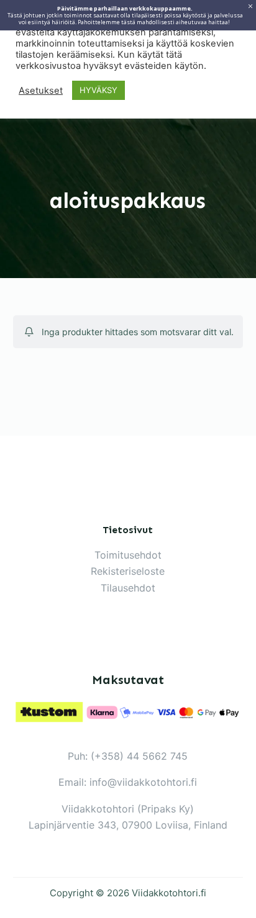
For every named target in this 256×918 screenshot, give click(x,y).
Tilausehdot (128, 588)
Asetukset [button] (41, 90)
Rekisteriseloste (128, 571)
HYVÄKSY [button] (98, 90)
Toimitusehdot (128, 555)
